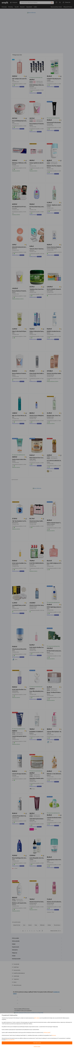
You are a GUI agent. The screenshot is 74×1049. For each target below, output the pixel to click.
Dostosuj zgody (47, 1032)
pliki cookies (36, 1018)
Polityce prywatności (9, 1039)
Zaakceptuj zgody (37, 1042)
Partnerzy (54, 1035)
